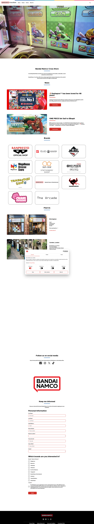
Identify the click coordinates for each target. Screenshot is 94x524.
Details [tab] (47, 254)
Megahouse (33, 461)
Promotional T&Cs (61, 523)
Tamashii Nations (34, 478)
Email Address (31, 423)
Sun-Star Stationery (34, 469)
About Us (31, 2)
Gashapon (32, 476)
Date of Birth (31, 443)
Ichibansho (33, 467)
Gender (30, 448)
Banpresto (33, 463)
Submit (32, 493)
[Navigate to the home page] (8, 3)
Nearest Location (31, 433)
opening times (53, 228)
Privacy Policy (32, 262)
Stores (19, 2)
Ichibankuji (33, 465)
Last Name (30, 418)
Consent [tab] (32, 254)
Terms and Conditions (51, 523)
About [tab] (62, 254)
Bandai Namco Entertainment (36, 474)
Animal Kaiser (33, 480)
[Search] (90, 3)
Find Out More (55, 104)
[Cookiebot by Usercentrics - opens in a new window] (63, 251)
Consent (30, 482)
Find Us (27, 2)
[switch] (41, 268)
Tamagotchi (33, 471)
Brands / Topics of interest (33, 459)
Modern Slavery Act (41, 523)
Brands (23, 2)
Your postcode (31, 438)
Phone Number (31, 428)
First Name (30, 413)
